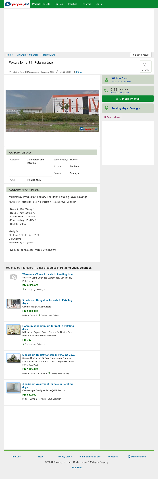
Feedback (113, 456)
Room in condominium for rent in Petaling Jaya (48, 327)
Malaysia (21, 54)
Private (79, 71)
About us (16, 456)
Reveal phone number (119, 92)
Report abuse (113, 117)
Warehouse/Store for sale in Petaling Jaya (47, 274)
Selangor (33, 54)
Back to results (142, 54)
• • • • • (119, 90)
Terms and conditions (90, 456)
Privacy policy (65, 456)
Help (40, 456)
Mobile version (138, 456)
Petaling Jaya (48, 54)
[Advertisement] (79, 30)
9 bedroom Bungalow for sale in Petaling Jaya (47, 301)
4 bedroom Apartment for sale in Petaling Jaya (47, 385)
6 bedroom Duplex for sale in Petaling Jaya (48, 355)
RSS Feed (76, 467)
